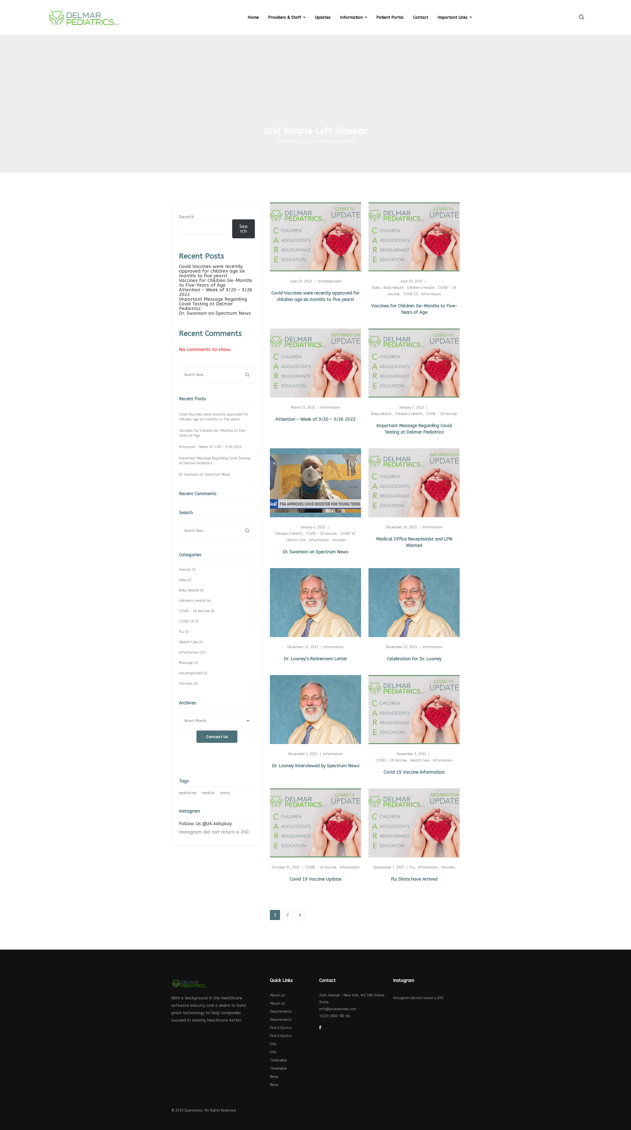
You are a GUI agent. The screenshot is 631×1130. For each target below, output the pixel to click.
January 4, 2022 (312, 527)
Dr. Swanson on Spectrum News (215, 313)
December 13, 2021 (302, 647)
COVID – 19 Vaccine (197, 611)
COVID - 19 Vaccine (441, 414)
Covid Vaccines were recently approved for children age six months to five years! (212, 271)
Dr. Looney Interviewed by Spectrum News (315, 765)
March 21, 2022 (303, 407)
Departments (281, 1011)
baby (186, 580)
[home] (189, 983)
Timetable (278, 1060)
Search (186, 217)
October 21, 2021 (286, 867)
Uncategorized (194, 673)
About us (277, 995)
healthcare (188, 793)
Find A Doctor (281, 1028)
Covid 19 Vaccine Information (414, 772)
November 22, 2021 (401, 647)
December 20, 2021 (401, 527)
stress (225, 793)
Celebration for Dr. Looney (414, 658)
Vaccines (189, 683)
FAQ (273, 1044)
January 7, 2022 (411, 407)
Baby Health (192, 590)
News (274, 1077)
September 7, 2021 (388, 867)
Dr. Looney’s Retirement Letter (315, 658)
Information (193, 652)
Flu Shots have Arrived (414, 879)
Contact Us (217, 736)
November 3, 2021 (411, 754)
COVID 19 (189, 621)
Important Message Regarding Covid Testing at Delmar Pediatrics (213, 303)
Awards (188, 570)
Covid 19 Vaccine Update (315, 879)
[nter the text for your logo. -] (84, 17)
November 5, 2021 (303, 754)
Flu (184, 632)
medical (208, 793)
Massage (189, 663)
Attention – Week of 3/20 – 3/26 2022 (215, 292)
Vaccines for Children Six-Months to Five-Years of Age (215, 283)
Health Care (191, 642)
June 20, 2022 (411, 281)
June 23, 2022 (301, 281)
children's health (195, 601)
